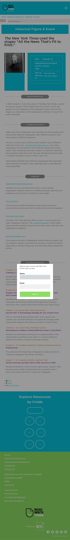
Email (22, 283)
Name (22, 274)
